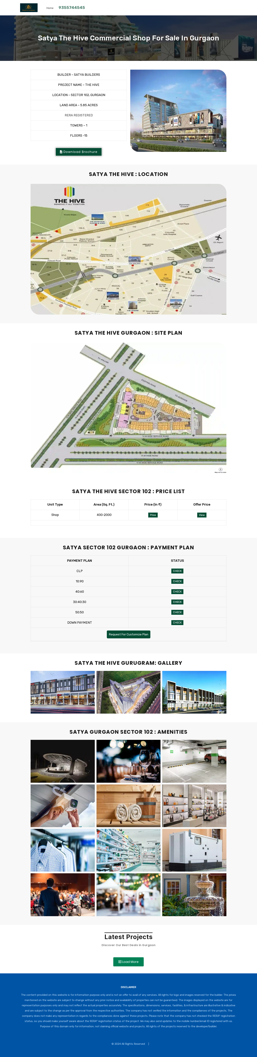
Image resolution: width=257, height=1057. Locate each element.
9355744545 (72, 7)
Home (49, 8)
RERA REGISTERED (79, 115)
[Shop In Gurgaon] (29, 10)
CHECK (177, 571)
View (202, 515)
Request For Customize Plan (128, 634)
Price (153, 515)
